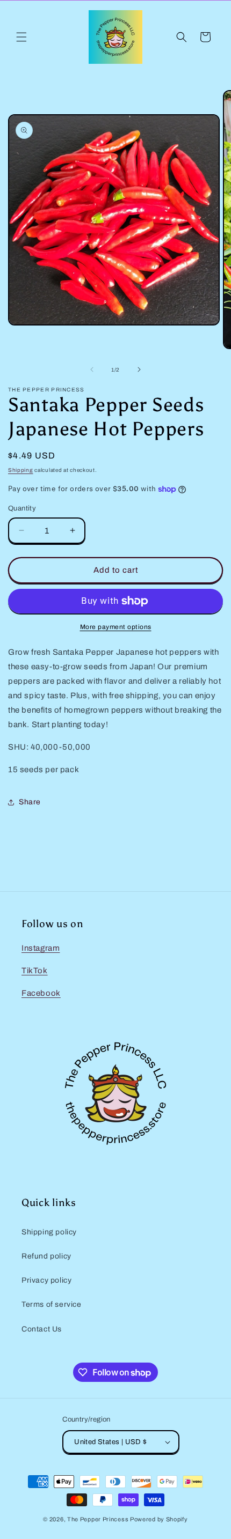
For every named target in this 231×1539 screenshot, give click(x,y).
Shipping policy (49, 1232)
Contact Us (41, 1329)
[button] (21, 37)
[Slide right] (139, 369)
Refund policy (46, 1256)
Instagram (40, 948)
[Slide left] (92, 369)
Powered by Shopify (159, 1519)
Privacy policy (46, 1280)
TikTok (34, 970)
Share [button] (30, 802)
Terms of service (51, 1304)
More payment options (115, 627)
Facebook (41, 993)
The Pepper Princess (97, 1519)
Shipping (20, 470)
